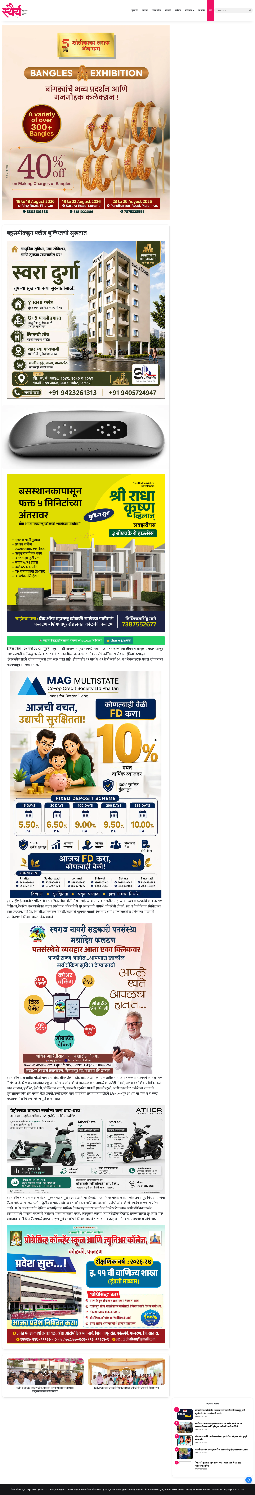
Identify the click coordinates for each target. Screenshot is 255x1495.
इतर (210, 10)
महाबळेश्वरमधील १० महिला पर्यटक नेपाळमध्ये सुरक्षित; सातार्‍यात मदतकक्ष (221, 1449)
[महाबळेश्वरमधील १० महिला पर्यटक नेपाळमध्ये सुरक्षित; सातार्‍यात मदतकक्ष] (185, 1453)
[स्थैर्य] (15, 10)
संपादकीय (188, 10)
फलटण (145, 10)
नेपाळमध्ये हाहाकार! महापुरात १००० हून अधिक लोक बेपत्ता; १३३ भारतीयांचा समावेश (218, 1464)
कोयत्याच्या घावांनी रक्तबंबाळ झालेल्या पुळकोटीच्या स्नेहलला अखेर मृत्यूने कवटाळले (221, 1438)
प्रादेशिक (178, 10)
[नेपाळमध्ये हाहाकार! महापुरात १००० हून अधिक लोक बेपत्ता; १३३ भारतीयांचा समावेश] (185, 1466)
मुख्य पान (134, 10)
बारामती (168, 10)
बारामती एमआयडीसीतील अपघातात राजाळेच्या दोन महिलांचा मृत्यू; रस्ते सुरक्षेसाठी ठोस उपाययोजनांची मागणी (220, 1412)
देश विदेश (201, 10)
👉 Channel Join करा (118, 640)
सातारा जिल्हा (156, 10)
